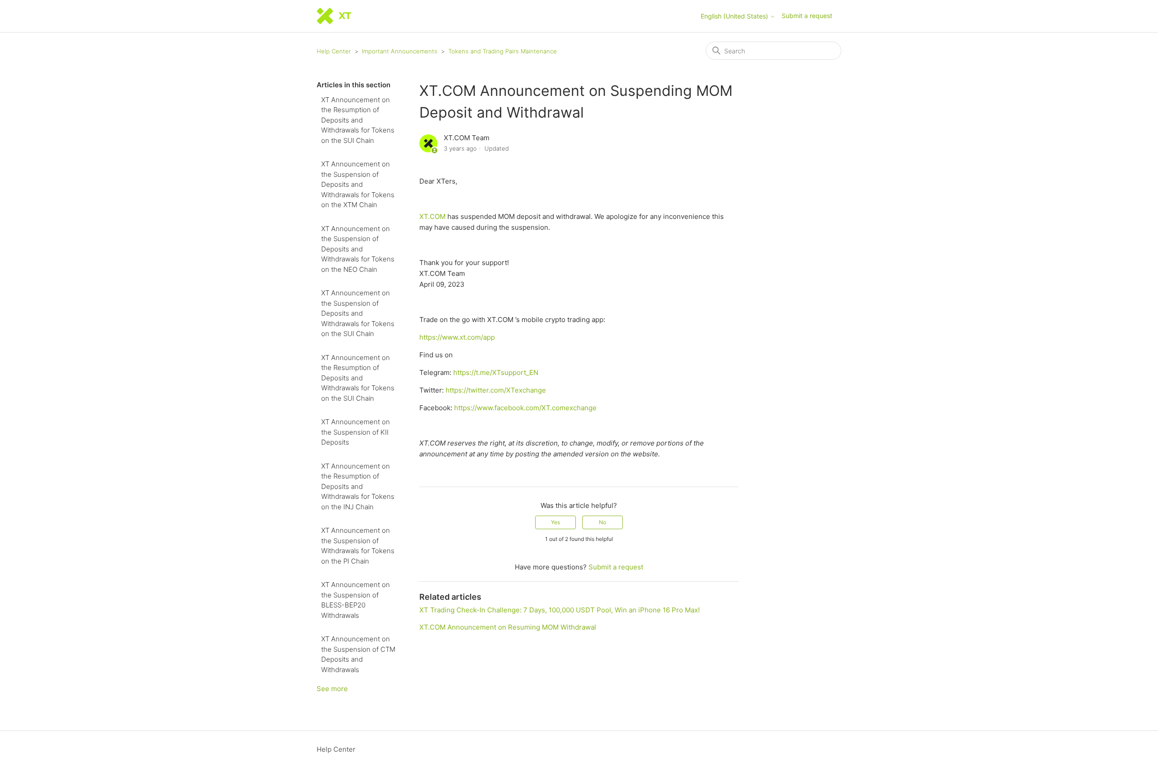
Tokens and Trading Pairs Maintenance (502, 51)
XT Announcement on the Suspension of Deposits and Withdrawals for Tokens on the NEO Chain (357, 249)
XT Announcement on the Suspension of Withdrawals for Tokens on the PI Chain (357, 545)
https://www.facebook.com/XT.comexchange (525, 407)
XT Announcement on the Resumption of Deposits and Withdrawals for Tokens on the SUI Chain (357, 120)
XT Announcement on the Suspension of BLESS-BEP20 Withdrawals (355, 600)
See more (332, 688)
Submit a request (807, 15)
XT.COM (433, 216)
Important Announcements (399, 51)
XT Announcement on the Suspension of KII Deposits (355, 431)
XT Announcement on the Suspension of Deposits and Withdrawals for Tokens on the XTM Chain (357, 184)
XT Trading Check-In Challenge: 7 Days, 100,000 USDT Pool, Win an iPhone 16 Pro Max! (559, 610)
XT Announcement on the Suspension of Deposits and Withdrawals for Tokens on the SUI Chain (357, 313)
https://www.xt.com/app (457, 337)
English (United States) (735, 16)
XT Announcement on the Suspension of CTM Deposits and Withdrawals (358, 654)
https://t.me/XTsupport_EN (495, 372)
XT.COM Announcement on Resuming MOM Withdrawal (507, 627)
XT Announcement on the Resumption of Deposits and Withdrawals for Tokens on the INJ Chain (357, 486)
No (602, 522)
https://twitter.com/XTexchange (496, 390)
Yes (555, 522)
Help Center (334, 51)
